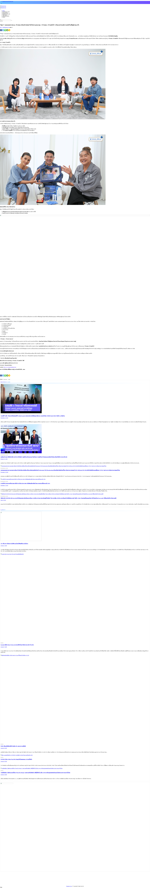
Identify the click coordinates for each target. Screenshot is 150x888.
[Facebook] (1, 30)
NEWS (3, 17)
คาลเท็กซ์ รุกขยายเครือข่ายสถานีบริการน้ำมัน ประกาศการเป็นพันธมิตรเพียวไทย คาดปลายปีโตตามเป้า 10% (25, 483)
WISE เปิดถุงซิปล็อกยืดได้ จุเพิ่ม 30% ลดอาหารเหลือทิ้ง (13, 746)
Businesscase (5, 379)
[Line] (5, 30)
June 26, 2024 (3, 500)
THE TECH (4, 14)
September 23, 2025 (4, 417)
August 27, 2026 (4, 545)
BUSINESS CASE (6, 11)
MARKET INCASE (6, 13)
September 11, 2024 (4, 485)
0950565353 (71, 883)
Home (3, 10)
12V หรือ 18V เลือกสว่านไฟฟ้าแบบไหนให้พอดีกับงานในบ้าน (14, 543)
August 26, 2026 (4, 748)
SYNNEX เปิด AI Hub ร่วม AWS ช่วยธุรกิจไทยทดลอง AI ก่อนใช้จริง (16, 759)
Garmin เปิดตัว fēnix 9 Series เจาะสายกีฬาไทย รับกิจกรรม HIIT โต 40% (17, 644)
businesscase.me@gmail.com (7, 1)
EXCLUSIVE (5, 12)
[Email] (7, 30)
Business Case (7, 27)
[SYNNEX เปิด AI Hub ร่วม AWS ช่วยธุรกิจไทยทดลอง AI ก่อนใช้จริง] (17, 755)
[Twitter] (3, 30)
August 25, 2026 (4, 774)
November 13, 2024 (4, 472)
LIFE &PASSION (5, 15)
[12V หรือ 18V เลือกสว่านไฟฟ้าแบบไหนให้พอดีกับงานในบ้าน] (21, 540)
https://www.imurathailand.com (9, 367)
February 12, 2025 (4, 459)
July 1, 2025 (2, 27)
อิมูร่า (9, 379)
